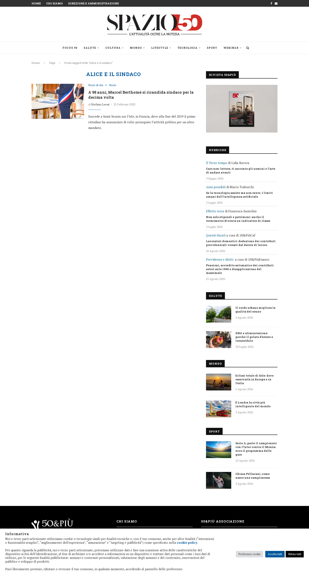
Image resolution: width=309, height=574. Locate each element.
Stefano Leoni (100, 104)
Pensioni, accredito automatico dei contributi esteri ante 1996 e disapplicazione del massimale (240, 269)
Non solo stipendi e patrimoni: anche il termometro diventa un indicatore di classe (238, 219)
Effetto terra (215, 211)
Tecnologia (187, 47)
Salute (90, 47)
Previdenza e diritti (219, 259)
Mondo (136, 47)
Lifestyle (159, 47)
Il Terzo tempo (216, 163)
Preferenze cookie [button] (249, 554)
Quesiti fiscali (216, 235)
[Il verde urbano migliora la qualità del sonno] (218, 314)
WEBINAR (231, 47)
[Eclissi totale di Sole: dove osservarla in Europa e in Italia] (218, 382)
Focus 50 (69, 47)
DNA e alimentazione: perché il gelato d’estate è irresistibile (254, 337)
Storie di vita (95, 85)
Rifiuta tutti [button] (294, 554)
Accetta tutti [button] (275, 554)
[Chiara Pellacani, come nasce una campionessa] (218, 480)
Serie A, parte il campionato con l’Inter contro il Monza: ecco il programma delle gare (256, 448)
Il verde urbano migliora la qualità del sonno (255, 309)
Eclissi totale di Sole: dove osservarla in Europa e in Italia (254, 379)
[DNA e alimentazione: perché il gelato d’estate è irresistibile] (218, 339)
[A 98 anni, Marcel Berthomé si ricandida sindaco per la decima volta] (58, 101)
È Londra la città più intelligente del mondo (253, 404)
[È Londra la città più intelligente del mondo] (218, 409)
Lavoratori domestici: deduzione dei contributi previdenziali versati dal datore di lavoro (241, 243)
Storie (112, 85)
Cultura (113, 47)
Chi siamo (54, 3)
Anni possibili (216, 187)
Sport (212, 47)
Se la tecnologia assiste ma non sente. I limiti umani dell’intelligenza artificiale (239, 194)
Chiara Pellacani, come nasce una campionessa (252, 475)
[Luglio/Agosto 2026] (241, 109)
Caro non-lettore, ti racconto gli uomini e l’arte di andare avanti (240, 170)
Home (36, 3)
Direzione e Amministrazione (93, 3)
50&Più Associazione (222, 521)
